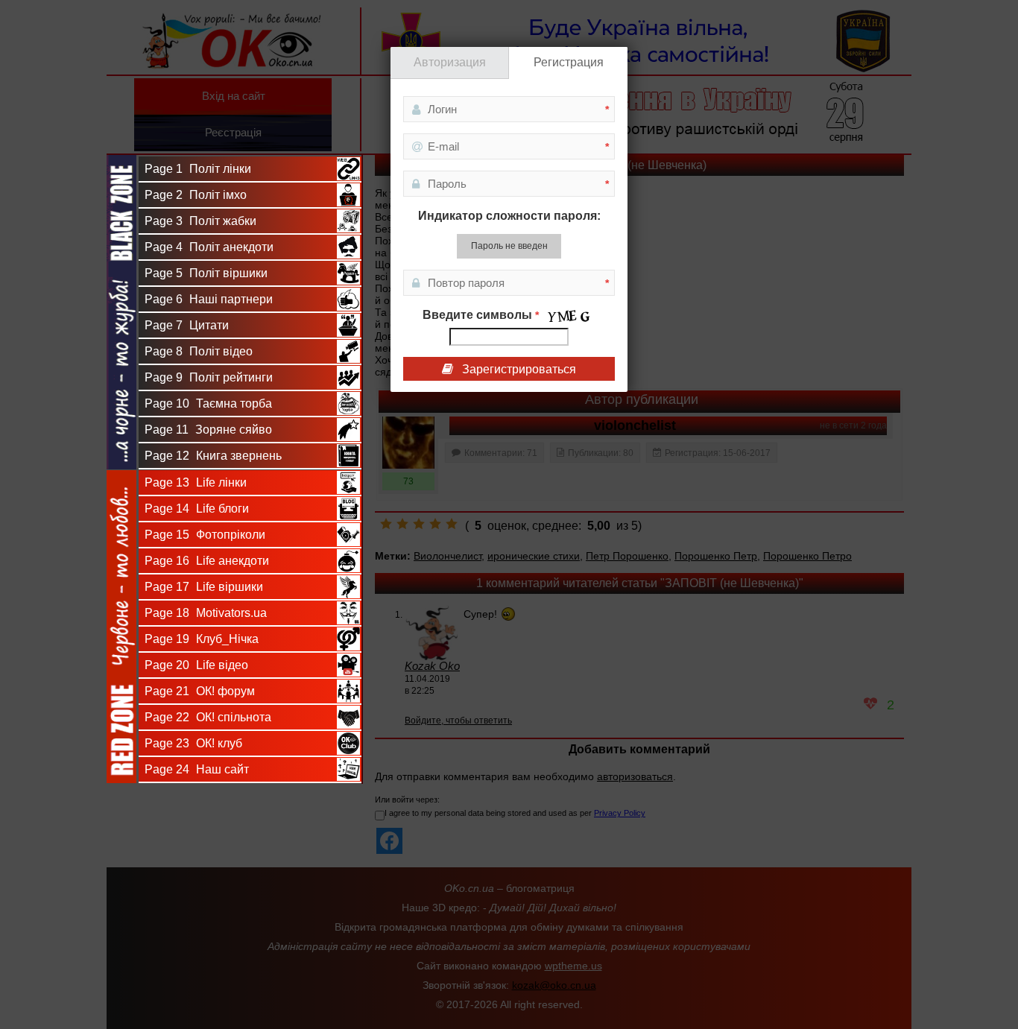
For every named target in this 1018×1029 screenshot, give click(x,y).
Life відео (196, 665)
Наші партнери (209, 299)
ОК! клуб (193, 743)
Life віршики (204, 586)
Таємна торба (208, 403)
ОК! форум (200, 691)
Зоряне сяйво (208, 429)
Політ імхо (196, 195)
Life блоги (197, 508)
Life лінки (196, 482)
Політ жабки (200, 221)
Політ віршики (206, 273)
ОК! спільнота (208, 717)
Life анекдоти (207, 560)
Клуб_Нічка (202, 639)
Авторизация (450, 62)
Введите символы (481, 314)
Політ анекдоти (209, 247)
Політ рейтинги (209, 377)
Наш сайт (197, 769)
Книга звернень (213, 455)
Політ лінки (198, 168)
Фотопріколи (205, 534)
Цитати (187, 325)
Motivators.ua (206, 613)
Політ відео (199, 351)
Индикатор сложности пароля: (509, 215)
